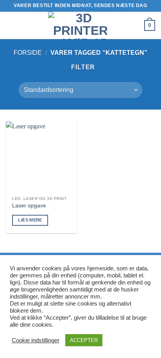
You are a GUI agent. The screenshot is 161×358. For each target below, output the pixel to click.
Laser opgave (29, 206)
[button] (10, 25)
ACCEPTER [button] (84, 340)
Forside (28, 52)
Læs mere (30, 220)
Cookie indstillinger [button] (35, 340)
